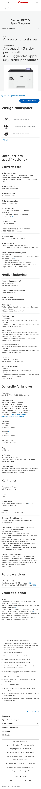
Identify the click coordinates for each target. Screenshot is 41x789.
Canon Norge (20, 776)
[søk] (8, 2)
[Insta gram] (16, 781)
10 (30, 583)
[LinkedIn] (20, 781)
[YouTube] (30, 781)
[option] (20, 78)
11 (33, 585)
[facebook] (11, 781)
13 (15, 607)
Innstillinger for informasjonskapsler (20, 771)
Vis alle (5, 140)
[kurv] (3, 2)
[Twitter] (25, 781)
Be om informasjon (29, 100)
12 (35, 585)
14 (33, 611)
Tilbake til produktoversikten (14, 96)
